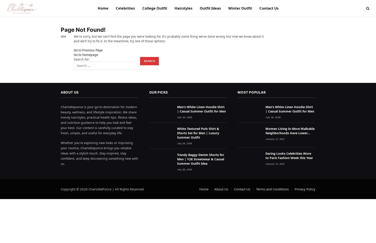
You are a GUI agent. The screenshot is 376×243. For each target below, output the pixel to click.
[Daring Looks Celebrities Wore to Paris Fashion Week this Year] (250, 160)
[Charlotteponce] (22, 8)
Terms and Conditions (272, 189)
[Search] (367, 8)
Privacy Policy (305, 189)
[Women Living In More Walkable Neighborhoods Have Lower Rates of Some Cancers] (250, 135)
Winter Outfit (240, 8)
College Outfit (154, 8)
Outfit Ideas (210, 8)
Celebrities (125, 8)
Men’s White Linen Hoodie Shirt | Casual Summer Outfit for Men (201, 109)
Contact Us (269, 8)
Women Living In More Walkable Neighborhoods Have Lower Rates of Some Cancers (290, 131)
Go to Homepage (86, 55)
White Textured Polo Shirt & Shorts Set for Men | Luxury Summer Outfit (198, 133)
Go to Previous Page (88, 50)
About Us (221, 189)
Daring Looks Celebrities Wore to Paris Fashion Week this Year (289, 155)
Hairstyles (183, 8)
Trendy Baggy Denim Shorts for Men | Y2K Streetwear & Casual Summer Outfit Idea (200, 159)
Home (103, 8)
